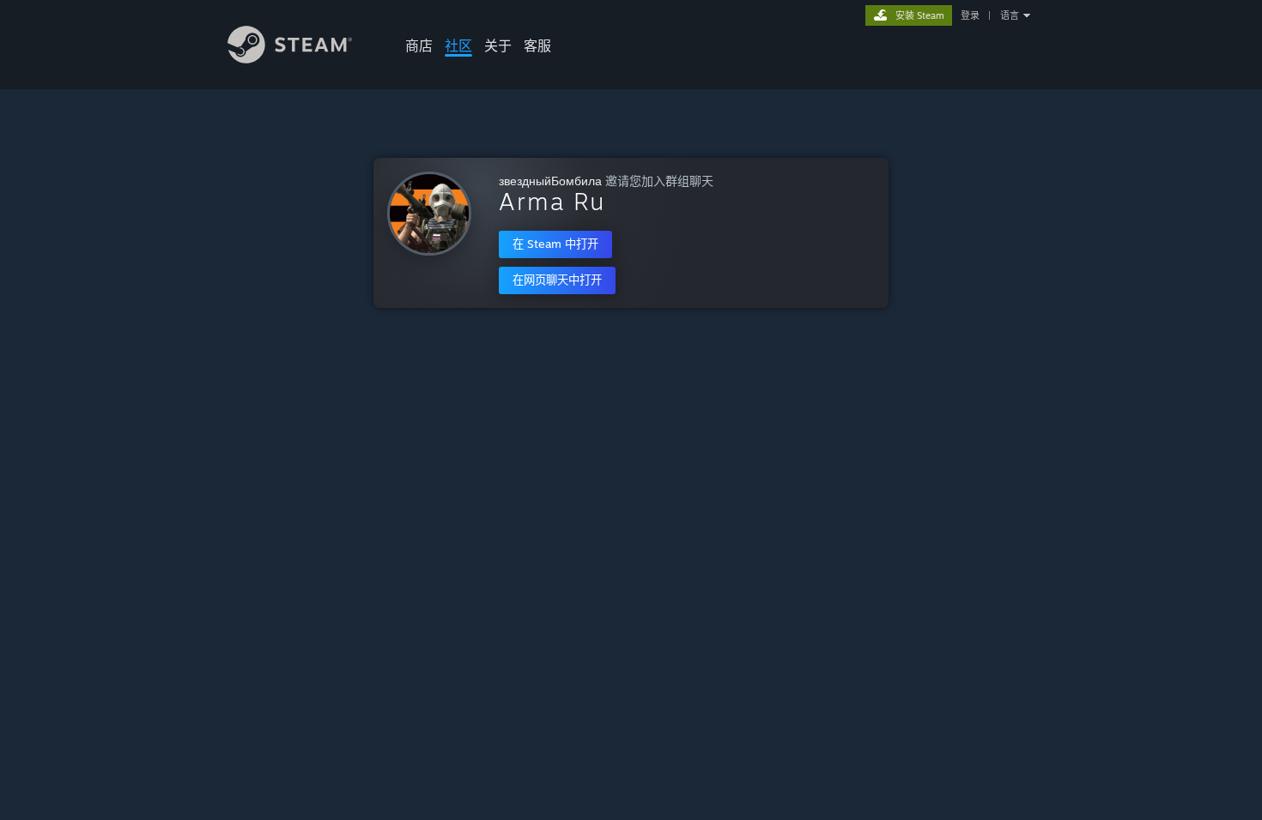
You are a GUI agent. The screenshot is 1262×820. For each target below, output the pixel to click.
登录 (970, 15)
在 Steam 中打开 (555, 243)
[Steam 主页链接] (290, 58)
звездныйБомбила (550, 180)
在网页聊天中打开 (557, 279)
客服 (537, 45)
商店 (419, 45)
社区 (458, 45)
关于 (498, 45)
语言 (1009, 15)
